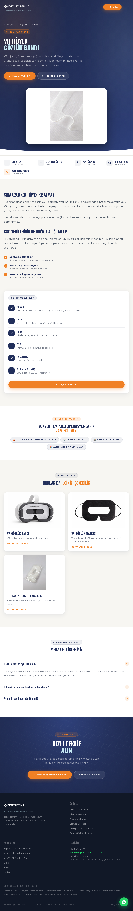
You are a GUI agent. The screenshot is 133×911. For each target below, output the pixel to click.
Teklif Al (114, 7)
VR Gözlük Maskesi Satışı (17, 858)
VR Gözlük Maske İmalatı (17, 853)
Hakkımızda (10, 867)
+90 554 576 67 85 (90, 774)
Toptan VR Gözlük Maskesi (17, 848)
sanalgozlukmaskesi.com (31, 890)
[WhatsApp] (123, 901)
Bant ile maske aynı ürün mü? (66, 664)
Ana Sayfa (8, 24)
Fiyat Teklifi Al (68, 384)
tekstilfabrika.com (111, 890)
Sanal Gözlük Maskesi (81, 833)
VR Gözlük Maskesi (79, 809)
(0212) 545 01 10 (55, 76)
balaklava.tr (69, 890)
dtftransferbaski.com (32, 894)
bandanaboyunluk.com (89, 890)
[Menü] (126, 7)
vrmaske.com (10, 890)
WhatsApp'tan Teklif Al (51, 774)
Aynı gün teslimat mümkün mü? (66, 698)
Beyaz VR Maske (78, 819)
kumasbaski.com (12, 894)
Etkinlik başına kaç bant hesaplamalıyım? (66, 687)
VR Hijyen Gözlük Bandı (28, 24)
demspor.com (70, 894)
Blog (6, 862)
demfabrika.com (53, 894)
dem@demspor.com (81, 856)
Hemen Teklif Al (21, 76)
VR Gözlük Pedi (78, 823)
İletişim (7, 872)
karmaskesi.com (53, 890)
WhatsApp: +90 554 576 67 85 (86, 852)
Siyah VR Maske (78, 814)
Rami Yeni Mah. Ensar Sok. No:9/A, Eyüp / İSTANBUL (96, 859)
